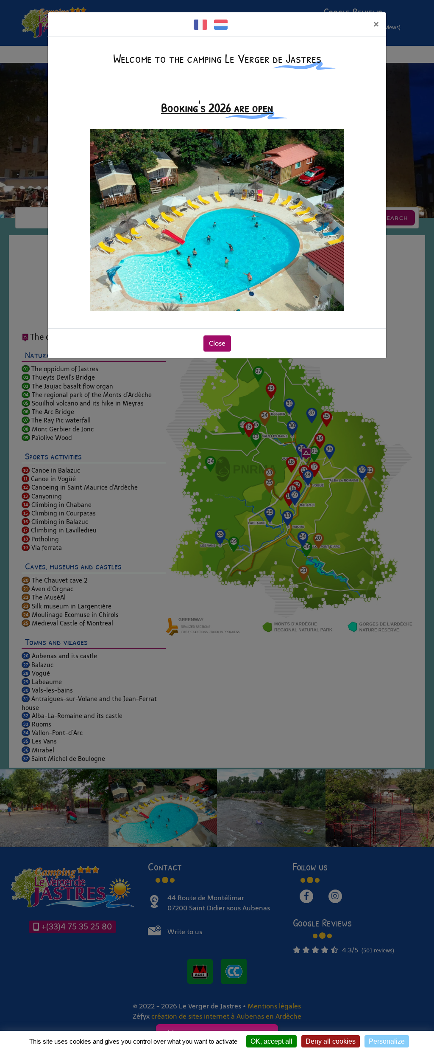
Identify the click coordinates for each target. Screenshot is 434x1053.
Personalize (387, 1041)
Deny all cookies (331, 1041)
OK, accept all (271, 1041)
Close (217, 343)
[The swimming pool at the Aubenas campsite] (217, 219)
